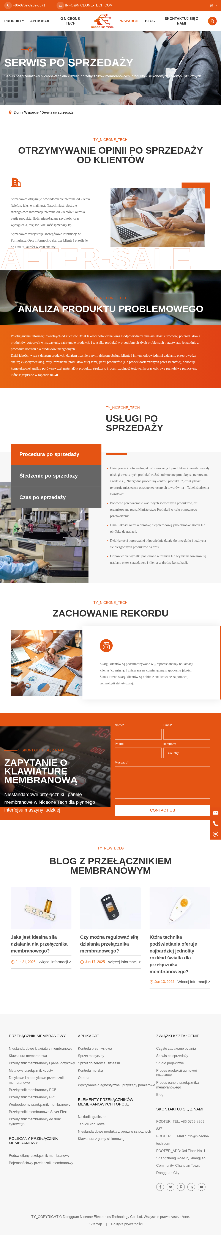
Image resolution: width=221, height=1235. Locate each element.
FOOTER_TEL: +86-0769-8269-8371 (180, 1125)
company (169, 743)
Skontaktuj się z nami (181, 21)
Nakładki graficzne (92, 1117)
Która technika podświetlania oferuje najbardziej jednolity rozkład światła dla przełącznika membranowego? (173, 954)
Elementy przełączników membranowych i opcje (105, 1102)
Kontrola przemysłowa (95, 1048)
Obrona (83, 1078)
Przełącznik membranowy (37, 1036)
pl (211, 5)
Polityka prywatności (127, 1224)
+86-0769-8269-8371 (29, 5)
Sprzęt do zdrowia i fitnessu (99, 1063)
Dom (17, 112)
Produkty (14, 21)
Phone (119, 743)
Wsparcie (129, 21)
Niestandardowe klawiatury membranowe (40, 1048)
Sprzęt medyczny (91, 1056)
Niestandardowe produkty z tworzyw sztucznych (114, 1131)
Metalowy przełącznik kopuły (31, 1070)
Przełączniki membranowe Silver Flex (38, 1112)
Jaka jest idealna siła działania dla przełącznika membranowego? (39, 944)
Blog (150, 21)
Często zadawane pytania (176, 1048)
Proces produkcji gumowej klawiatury (176, 1073)
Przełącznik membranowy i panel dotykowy (42, 1063)
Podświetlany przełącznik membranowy (39, 1155)
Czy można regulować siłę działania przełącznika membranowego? (109, 944)
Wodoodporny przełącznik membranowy (39, 1104)
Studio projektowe (170, 1063)
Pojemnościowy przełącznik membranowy (41, 1163)
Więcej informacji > (55, 962)
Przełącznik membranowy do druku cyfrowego (36, 1121)
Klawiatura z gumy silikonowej (101, 1139)
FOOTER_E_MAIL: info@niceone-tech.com (182, 1139)
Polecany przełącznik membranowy (33, 1140)
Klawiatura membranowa (28, 1056)
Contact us (162, 810)
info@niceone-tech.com (88, 5)
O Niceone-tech (70, 21)
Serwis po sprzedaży (58, 112)
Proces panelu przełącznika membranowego (177, 1085)
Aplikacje (40, 21)
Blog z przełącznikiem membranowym (110, 865)
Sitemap (95, 1224)
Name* (119, 725)
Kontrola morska (90, 1070)
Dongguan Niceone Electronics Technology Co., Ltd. (103, 1217)
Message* (121, 762)
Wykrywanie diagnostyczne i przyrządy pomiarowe (116, 1085)
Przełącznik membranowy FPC (32, 1097)
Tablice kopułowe (91, 1124)
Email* (167, 725)
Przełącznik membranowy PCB (33, 1090)
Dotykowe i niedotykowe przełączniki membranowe (37, 1080)
